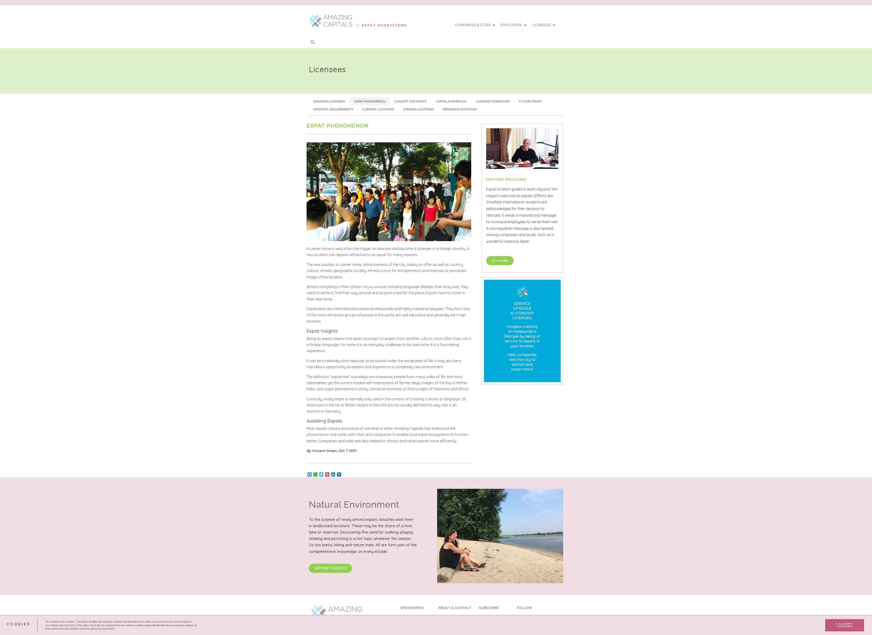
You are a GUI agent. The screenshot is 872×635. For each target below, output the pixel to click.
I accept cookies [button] (844, 625)
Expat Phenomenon (369, 101)
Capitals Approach (451, 101)
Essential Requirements (333, 109)
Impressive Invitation (460, 109)
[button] (475, 25)
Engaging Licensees (329, 101)
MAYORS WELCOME (506, 179)
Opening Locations (418, 109)
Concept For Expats (410, 101)
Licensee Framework (493, 101)
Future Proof (530, 101)
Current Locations (378, 109)
